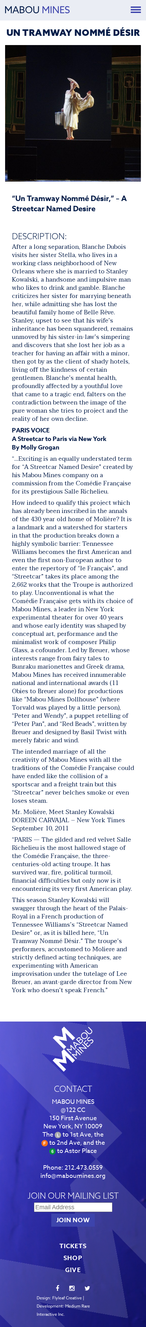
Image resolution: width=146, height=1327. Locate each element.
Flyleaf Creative (67, 1298)
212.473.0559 (84, 1167)
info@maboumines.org (73, 1176)
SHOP (72, 1258)
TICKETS (73, 1246)
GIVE (72, 1270)
